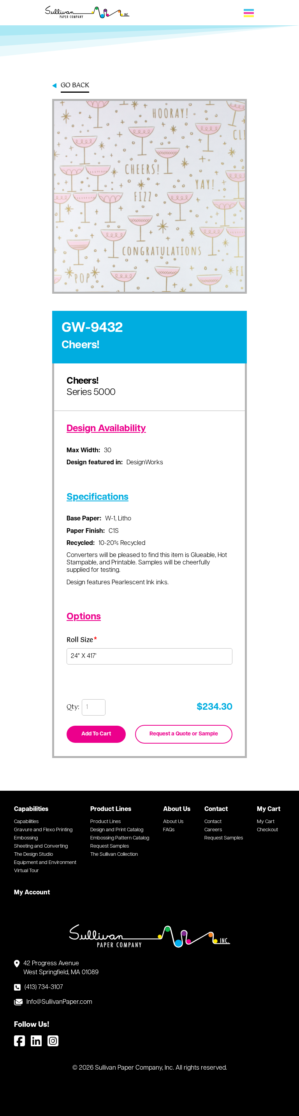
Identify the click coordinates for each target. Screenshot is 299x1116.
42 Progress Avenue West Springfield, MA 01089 (60, 968)
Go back (75, 86)
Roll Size (82, 641)
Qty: (73, 707)
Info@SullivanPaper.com (59, 1002)
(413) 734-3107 (44, 987)
